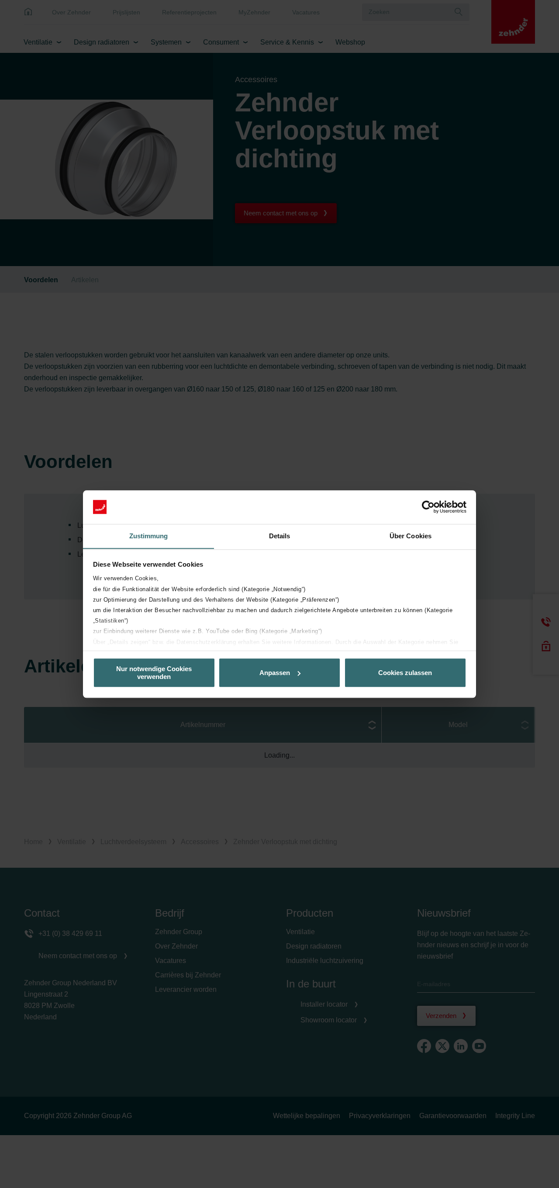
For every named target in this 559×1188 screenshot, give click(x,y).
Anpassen (274, 672)
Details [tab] (279, 536)
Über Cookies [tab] (410, 536)
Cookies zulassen (405, 672)
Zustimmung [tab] (148, 536)
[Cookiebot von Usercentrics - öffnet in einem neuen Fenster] (428, 506)
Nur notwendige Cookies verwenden (154, 672)
